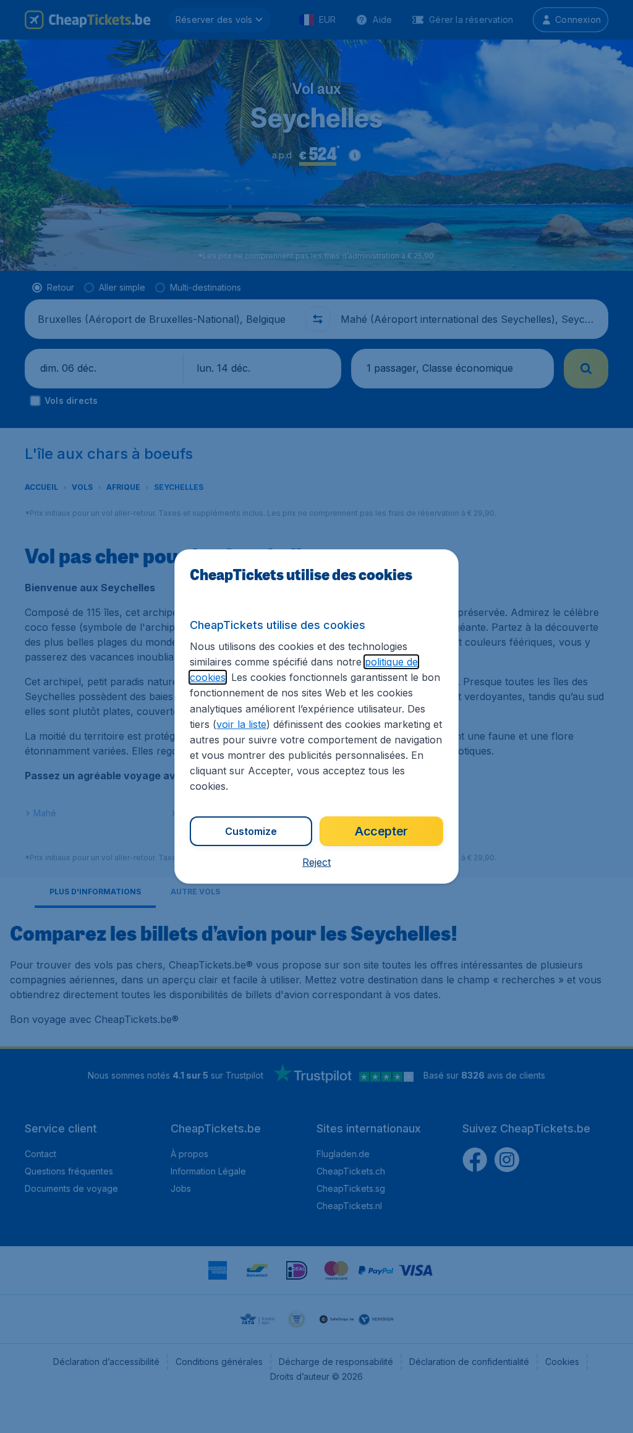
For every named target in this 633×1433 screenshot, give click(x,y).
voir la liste (241, 724)
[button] (316, 862)
